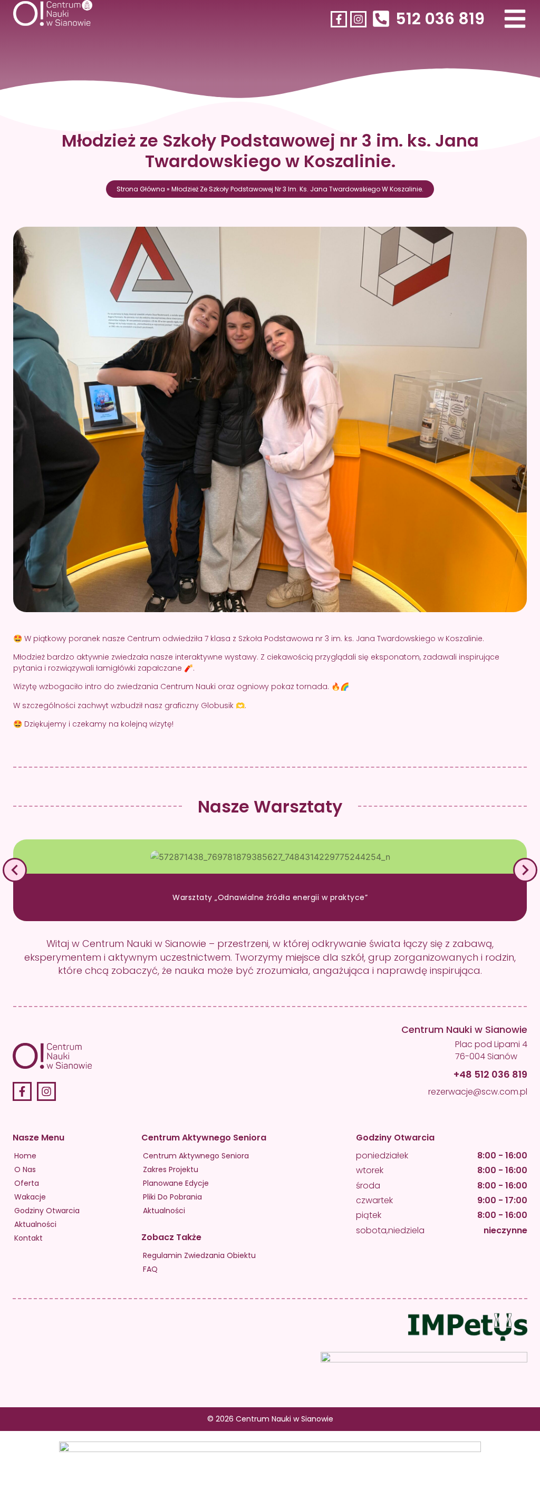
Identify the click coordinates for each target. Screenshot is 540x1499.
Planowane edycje (176, 1183)
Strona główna (141, 189)
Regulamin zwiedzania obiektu (199, 1255)
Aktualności (35, 1224)
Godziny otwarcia (47, 1210)
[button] (15, 870)
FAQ (150, 1269)
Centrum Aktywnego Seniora (196, 1155)
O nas (25, 1169)
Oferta (26, 1183)
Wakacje (30, 1197)
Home (25, 1155)
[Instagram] (358, 19)
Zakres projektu (170, 1169)
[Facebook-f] (339, 19)
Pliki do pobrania (172, 1197)
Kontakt (28, 1238)
